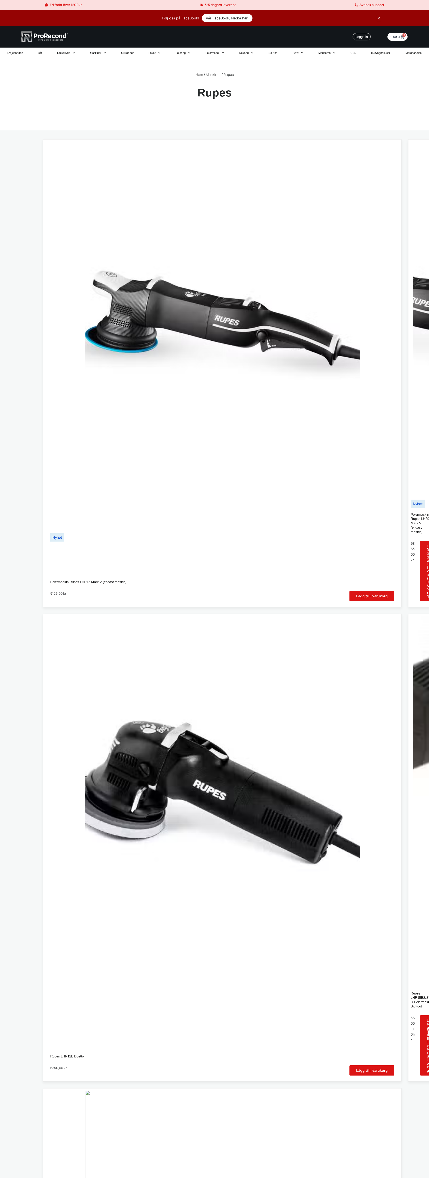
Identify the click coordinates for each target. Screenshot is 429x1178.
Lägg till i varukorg (372, 596)
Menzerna (324, 53)
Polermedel (212, 53)
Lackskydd (63, 53)
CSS (353, 53)
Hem (199, 74)
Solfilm (273, 53)
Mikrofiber (127, 53)
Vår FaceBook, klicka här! (227, 18)
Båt (40, 53)
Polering (181, 53)
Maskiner (95, 53)
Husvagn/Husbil (381, 53)
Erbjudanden (15, 53)
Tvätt (295, 53)
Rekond (244, 53)
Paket (152, 53)
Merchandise (414, 53)
